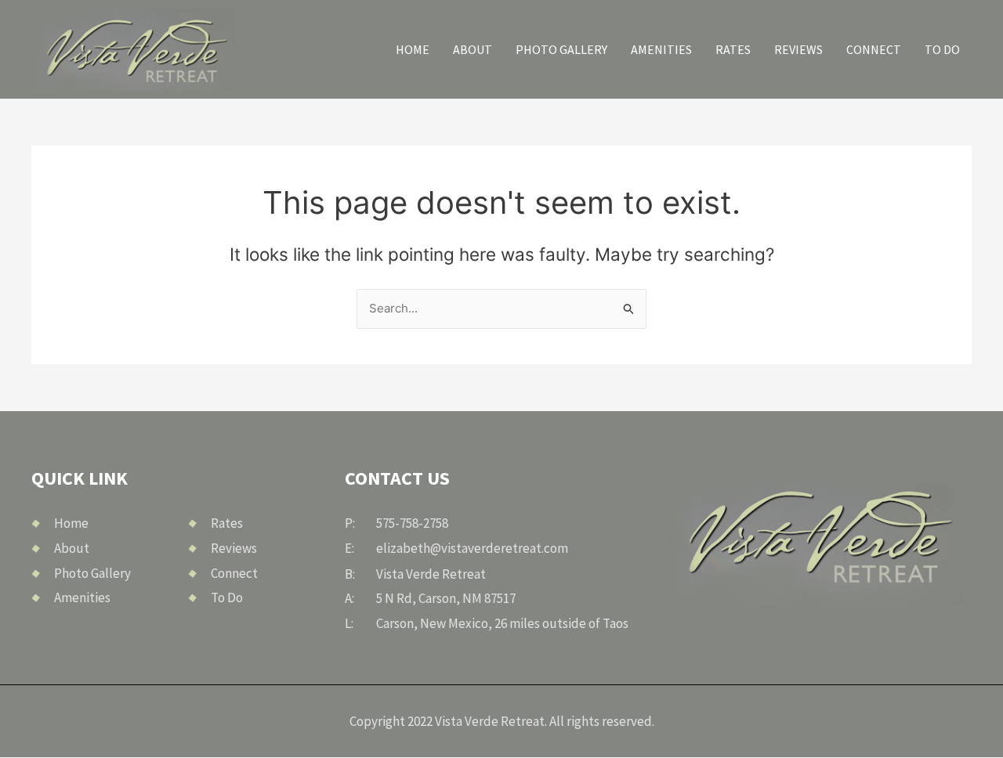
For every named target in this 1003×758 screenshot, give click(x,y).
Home (412, 49)
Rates (733, 49)
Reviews (798, 49)
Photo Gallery (561, 49)
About (472, 49)
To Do (942, 49)
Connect (873, 49)
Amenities (661, 49)
